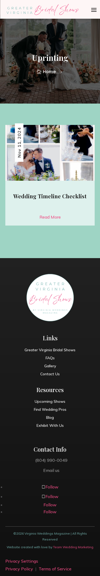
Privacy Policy (19, 568)
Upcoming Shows (50, 402)
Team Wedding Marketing (73, 547)
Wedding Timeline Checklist (50, 196)
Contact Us (50, 374)
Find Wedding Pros (50, 410)
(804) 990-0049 (51, 460)
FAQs (50, 358)
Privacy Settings (21, 561)
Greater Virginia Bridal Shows (50, 350)
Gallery (50, 366)
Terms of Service (55, 568)
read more (50, 217)
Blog (50, 418)
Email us (51, 470)
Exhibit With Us (50, 426)
